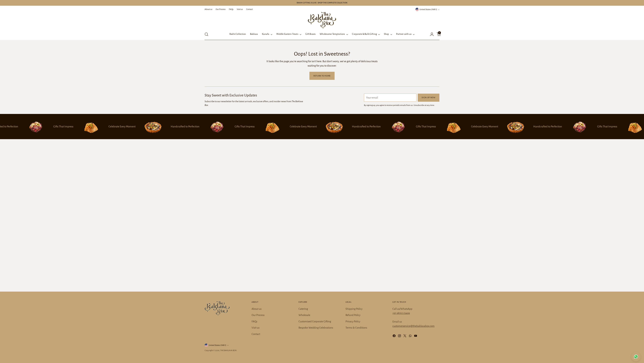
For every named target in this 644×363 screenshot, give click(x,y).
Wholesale (304, 315)
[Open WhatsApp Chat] (636, 356)
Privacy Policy (352, 321)
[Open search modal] (206, 34)
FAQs (254, 321)
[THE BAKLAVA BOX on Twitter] (405, 336)
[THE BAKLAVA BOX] (322, 20)
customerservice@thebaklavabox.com (413, 326)
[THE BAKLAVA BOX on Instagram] (400, 336)
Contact (256, 334)
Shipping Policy (353, 308)
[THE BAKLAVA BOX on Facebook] (394, 336)
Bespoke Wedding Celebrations (316, 327)
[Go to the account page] (430, 34)
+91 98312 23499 (401, 313)
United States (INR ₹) (428, 9)
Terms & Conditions (356, 327)
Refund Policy (352, 315)
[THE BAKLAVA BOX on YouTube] (416, 336)
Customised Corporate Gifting (315, 321)
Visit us (255, 327)
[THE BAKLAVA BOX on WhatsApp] (411, 336)
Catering (303, 308)
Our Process (258, 315)
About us (256, 308)
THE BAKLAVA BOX (228, 350)
